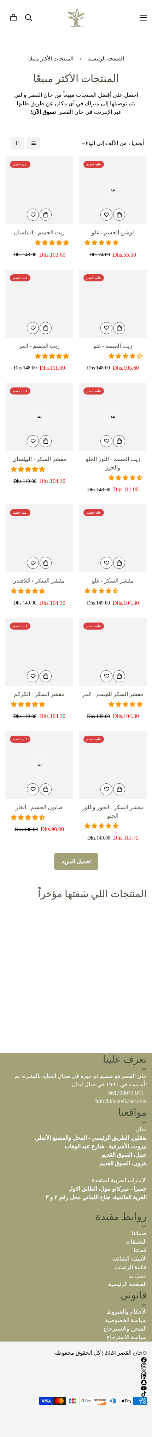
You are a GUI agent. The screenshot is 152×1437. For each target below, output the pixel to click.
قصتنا (140, 1250)
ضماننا (139, 1233)
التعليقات (136, 1242)
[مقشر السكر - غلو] (113, 538)
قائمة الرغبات (131, 1267)
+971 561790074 (127, 1093)
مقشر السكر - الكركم (39, 694)
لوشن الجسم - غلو (113, 232)
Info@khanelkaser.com (121, 1101)
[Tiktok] (76, 1394)
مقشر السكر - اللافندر (39, 581)
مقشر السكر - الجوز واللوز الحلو (113, 811)
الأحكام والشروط (126, 1312)
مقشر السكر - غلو (113, 581)
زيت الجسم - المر (39, 346)
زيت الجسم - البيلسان (39, 232)
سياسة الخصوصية (126, 1320)
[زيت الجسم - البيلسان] (39, 190)
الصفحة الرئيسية (105, 59)
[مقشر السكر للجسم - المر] (113, 652)
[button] (102, 243)
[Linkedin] (76, 1377)
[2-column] (17, 143)
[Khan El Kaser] (76, 17)
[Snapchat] (76, 1382)
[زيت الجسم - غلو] (113, 304)
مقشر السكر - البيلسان (39, 459)
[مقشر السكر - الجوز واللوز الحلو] (113, 765)
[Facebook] (76, 1360)
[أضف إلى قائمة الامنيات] (106, 215)
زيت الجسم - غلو (112, 346)
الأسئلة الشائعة (129, 1259)
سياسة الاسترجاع (126, 1337)
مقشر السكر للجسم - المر (113, 694)
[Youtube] (76, 1388)
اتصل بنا (137, 1276)
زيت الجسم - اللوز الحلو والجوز (113, 463)
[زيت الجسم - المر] (39, 304)
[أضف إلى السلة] (119, 215)
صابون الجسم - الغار (39, 807)
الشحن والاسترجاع (125, 1329)
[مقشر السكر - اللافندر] (39, 538)
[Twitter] (76, 1371)
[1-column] (33, 143)
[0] (13, 18)
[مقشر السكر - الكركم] (39, 652)
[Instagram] (76, 1365)
